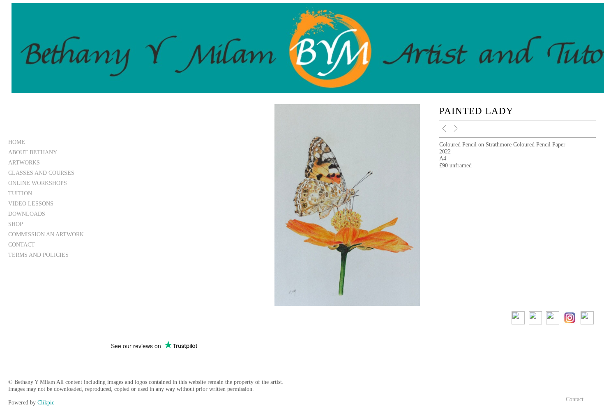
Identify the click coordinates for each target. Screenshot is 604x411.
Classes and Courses (41, 172)
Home (16, 142)
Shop (15, 224)
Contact (21, 244)
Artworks (24, 162)
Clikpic (45, 402)
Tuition (20, 193)
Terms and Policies (38, 254)
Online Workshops (37, 183)
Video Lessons (30, 203)
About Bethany (32, 152)
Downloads (26, 213)
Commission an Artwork (46, 234)
